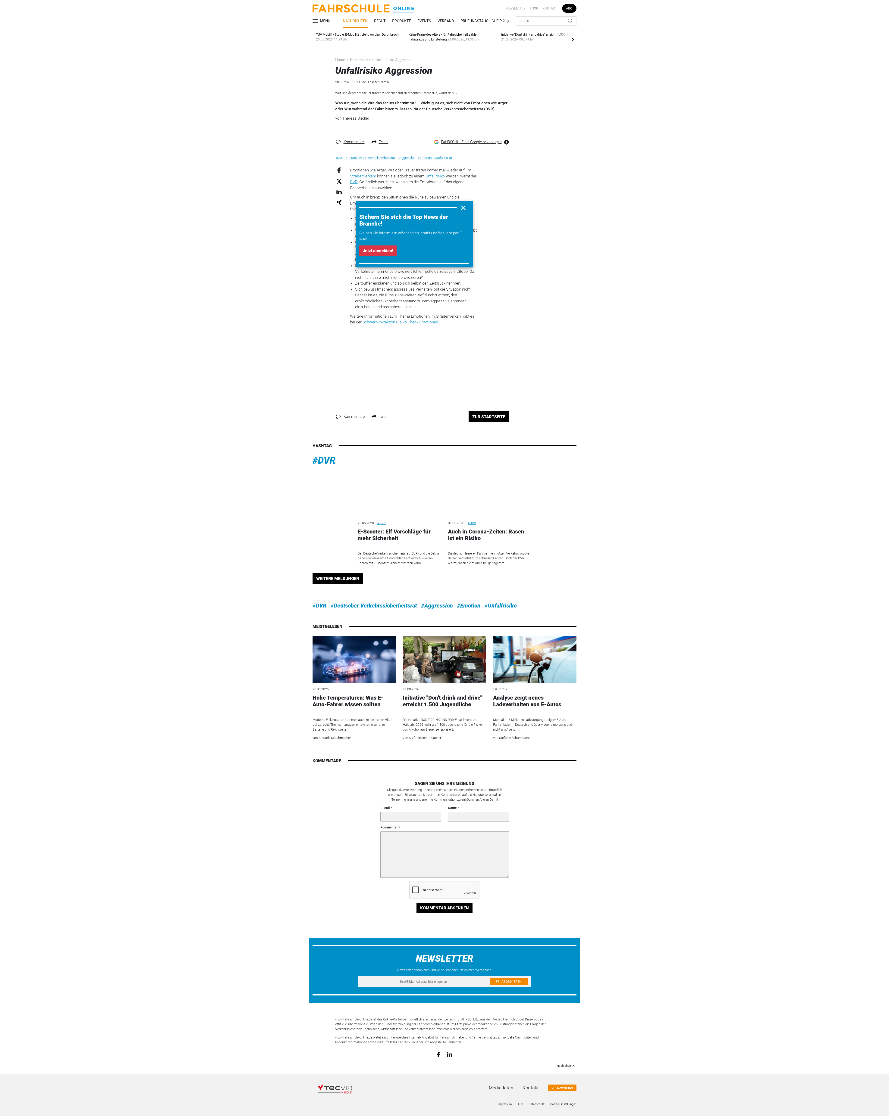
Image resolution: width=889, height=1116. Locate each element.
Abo (569, 8)
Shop (534, 8)
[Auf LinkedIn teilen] (339, 191)
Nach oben (564, 1065)
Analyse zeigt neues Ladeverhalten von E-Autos (527, 701)
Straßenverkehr (363, 176)
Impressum (505, 1104)
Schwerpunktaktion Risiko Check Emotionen (400, 322)
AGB (520, 1104)
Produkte (401, 21)
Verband (446, 21)
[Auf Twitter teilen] (339, 181)
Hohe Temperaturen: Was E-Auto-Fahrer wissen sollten (348, 701)
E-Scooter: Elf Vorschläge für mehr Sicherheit (394, 535)
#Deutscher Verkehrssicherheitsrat (374, 605)
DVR (353, 182)
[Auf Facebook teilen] (339, 170)
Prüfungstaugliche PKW (483, 21)
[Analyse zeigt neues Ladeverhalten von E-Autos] (534, 659)
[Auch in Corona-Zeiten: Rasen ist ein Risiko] (489, 493)
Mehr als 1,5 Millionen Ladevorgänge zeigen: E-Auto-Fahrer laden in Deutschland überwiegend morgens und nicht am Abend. (532, 724)
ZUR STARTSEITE (488, 416)
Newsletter (515, 8)
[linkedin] (449, 1054)
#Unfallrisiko (501, 605)
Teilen (383, 142)
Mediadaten (501, 1088)
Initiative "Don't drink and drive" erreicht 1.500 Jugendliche (442, 701)
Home (340, 60)
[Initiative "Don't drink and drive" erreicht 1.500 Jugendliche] (444, 659)
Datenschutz (537, 1104)
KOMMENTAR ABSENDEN (444, 907)
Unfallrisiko (435, 176)
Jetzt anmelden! (378, 250)
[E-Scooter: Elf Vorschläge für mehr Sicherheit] (399, 493)
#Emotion (468, 605)
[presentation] (573, 39)
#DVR (324, 460)
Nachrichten (355, 21)
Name (452, 808)
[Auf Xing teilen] (339, 202)
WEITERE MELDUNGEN (337, 578)
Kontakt (549, 8)
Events (424, 21)
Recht (380, 21)
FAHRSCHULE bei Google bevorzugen (471, 142)
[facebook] (438, 1054)
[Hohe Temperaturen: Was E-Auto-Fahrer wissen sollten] (354, 659)
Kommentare (354, 142)
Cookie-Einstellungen (563, 1104)
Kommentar (389, 827)
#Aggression (437, 605)
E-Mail (385, 808)
